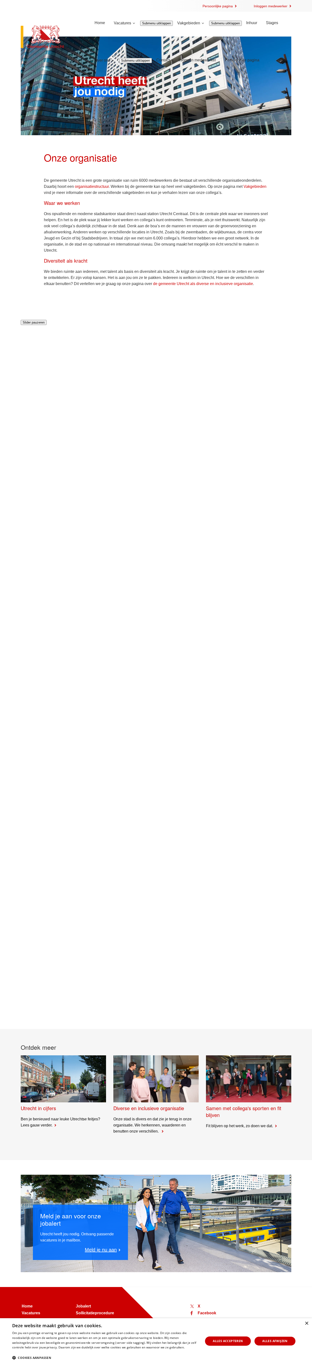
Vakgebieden (188, 23)
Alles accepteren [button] (228, 1341)
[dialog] (156, 1341)
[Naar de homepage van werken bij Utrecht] (52, 37)
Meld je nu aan (101, 1249)
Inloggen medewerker (270, 6)
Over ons (102, 60)
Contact (163, 60)
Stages (272, 23)
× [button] (306, 1323)
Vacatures (122, 23)
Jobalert (83, 1306)
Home (100, 23)
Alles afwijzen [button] (275, 1341)
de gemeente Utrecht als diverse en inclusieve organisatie (203, 284)
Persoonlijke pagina (218, 6)
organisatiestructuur (92, 186)
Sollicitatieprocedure (95, 1313)
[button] (105, 1357)
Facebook (207, 1313)
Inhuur (251, 23)
